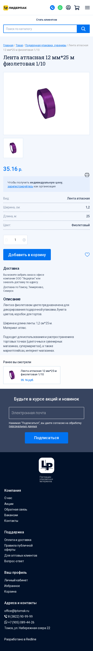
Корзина (10, 591)
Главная (8, 45)
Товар (19, 45)
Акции (8, 504)
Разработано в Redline (20, 639)
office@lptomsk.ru (16, 611)
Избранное (12, 586)
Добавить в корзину (27, 254)
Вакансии (11, 515)
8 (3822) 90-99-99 (20, 616)
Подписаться (46, 437)
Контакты (11, 520)
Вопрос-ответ (14, 561)
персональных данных (23, 426)
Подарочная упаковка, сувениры (45, 45)
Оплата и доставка (17, 540)
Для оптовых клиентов (20, 555)
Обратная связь (15, 509)
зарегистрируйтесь (20, 186)
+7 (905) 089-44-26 (20, 622)
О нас (8, 498)
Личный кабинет (16, 580)
